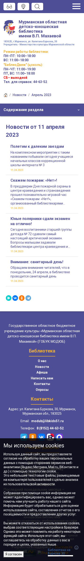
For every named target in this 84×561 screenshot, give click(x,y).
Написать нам (42, 378)
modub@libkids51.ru (47, 421)
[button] (42, 110)
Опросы (42, 390)
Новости (19, 95)
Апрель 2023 (41, 95)
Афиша (42, 372)
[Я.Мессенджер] (8, 298)
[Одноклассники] (21, 298)
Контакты (42, 384)
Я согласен (13, 554)
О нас (42, 361)
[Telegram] (28, 298)
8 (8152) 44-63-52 (50, 428)
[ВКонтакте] (15, 298)
